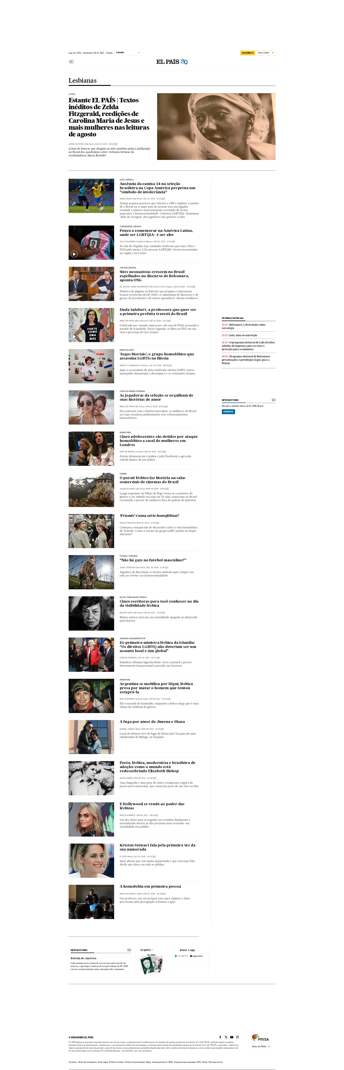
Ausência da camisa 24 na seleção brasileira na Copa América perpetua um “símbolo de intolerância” (157, 188)
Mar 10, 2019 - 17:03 (148, 523)
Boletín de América (83, 958)
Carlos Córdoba (128, 658)
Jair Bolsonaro (128, 268)
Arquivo (145, 950)
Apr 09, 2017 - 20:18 (145, 778)
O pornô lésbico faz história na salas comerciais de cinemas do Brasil (153, 480)
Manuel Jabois (127, 729)
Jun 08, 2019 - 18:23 (155, 452)
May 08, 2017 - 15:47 (153, 729)
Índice (204, 1062)
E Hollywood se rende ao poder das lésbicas (152, 806)
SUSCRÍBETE (248, 53)
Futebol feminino (129, 556)
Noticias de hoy (216, 1062)
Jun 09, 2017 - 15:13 (160, 699)
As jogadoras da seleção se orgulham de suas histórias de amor (156, 398)
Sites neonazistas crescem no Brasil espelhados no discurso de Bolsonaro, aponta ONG (154, 276)
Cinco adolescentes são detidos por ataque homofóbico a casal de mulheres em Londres (159, 441)
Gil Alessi (124, 287)
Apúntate (228, 411)
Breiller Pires (127, 321)
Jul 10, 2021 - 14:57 (154, 199)
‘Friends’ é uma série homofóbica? (149, 516)
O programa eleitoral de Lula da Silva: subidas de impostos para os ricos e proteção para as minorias (248, 346)
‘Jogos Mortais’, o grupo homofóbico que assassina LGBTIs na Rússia (157, 356)
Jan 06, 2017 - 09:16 (147, 815)
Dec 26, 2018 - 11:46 (157, 567)
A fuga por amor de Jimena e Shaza (152, 722)
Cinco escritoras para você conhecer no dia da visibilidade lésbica (159, 604)
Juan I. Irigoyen (127, 567)
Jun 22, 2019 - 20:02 (156, 406)
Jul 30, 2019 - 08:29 (160, 365)
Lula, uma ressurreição (243, 335)
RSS (199, 1062)
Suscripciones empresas (185, 1062)
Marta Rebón (126, 778)
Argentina (125, 680)
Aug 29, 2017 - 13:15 (154, 613)
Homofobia (125, 433)
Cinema (123, 474)
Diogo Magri (126, 199)
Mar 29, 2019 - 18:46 (157, 489)
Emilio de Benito (128, 894)
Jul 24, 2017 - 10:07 (149, 658)
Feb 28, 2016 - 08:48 (155, 894)
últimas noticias (233, 318)
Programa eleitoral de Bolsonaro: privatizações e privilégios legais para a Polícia (246, 360)
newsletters (230, 400)
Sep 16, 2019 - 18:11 (160, 321)
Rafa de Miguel (127, 452)
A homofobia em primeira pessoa (150, 887)
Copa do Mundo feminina (132, 391)
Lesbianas (83, 80)
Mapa (148, 1062)
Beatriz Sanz (126, 613)
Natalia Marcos (127, 523)
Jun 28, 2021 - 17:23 (164, 241)
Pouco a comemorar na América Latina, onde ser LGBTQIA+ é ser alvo (156, 233)
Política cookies (116, 1062)
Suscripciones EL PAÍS (162, 1062)
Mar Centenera (127, 699)
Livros (72, 94)
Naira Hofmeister (140, 287)
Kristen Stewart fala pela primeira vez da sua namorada (157, 847)
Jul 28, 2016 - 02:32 (145, 856)
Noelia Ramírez (127, 815)
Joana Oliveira (76, 144)
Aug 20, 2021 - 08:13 (106, 144)
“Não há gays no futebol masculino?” (153, 560)
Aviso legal (103, 1062)
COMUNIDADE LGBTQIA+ (131, 227)
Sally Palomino (127, 241)
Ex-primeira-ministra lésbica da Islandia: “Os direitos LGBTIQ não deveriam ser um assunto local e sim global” (158, 647)
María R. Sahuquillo (130, 365)
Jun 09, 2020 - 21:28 (184, 287)
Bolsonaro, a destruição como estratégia (244, 326)
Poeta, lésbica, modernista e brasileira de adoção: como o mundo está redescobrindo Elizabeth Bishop (158, 767)
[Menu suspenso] (71, 62)
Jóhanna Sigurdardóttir (132, 639)
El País (123, 856)
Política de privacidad (135, 1062)
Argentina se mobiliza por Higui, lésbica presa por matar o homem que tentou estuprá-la (156, 688)
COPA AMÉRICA (127, 180)
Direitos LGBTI (127, 350)
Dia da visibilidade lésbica (133, 597)
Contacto (73, 1062)
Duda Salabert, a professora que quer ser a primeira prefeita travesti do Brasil (158, 312)
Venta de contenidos (87, 1062)
